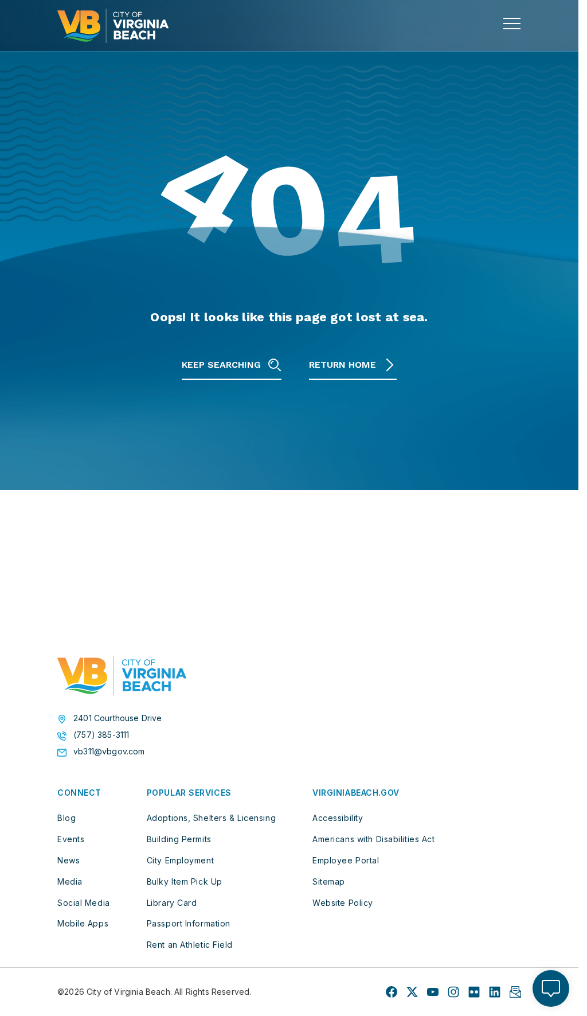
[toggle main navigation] (512, 23)
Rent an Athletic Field (190, 944)
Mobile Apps (82, 923)
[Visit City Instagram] (453, 992)
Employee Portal (345, 860)
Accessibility (337, 818)
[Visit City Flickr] (474, 992)
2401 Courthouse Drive (117, 718)
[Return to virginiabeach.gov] (121, 676)
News (68, 860)
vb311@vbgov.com (109, 751)
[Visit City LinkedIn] (494, 992)
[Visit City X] (412, 992)
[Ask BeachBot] (551, 988)
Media (70, 881)
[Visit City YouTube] (433, 992)
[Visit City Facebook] (391, 992)
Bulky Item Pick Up (184, 881)
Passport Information (188, 923)
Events (70, 839)
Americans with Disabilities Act (373, 839)
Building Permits (179, 839)
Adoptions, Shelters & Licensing (211, 818)
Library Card (172, 903)
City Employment (180, 860)
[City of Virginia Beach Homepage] (113, 26)
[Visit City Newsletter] (515, 992)
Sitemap (328, 881)
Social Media (83, 903)
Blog (66, 818)
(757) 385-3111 (101, 734)
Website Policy (342, 903)
